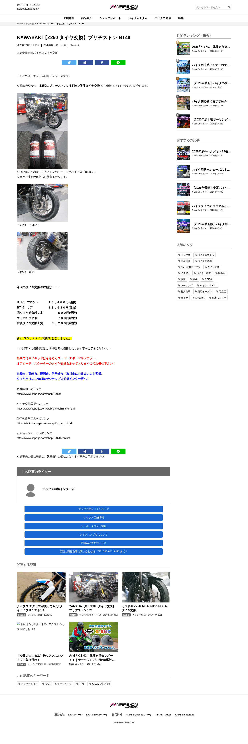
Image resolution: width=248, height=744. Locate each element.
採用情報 (117, 714)
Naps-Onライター (77, 664)
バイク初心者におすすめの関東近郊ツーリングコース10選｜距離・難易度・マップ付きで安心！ (211, 101)
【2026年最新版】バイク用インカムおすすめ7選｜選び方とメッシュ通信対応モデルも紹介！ (211, 224)
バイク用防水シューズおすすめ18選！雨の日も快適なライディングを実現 (211, 170)
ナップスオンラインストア (93, 508)
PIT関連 (73, 615)
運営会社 (59, 714)
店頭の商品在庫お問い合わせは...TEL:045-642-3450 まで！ (94, 551)
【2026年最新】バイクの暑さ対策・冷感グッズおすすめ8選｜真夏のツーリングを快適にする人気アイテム (211, 83)
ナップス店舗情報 (94, 517)
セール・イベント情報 (93, 526)
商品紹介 (21, 615)
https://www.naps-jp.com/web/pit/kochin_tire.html (46, 408)
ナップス (32, 615)
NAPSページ (75, 714)
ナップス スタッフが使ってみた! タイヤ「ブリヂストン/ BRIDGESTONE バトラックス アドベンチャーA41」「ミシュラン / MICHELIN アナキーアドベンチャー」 (40, 608)
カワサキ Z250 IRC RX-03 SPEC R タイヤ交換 (144, 608)
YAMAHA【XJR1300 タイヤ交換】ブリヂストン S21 (92, 608)
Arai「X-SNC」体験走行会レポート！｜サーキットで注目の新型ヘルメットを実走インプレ (92, 658)
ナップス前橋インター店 (58, 489)
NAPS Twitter (163, 714)
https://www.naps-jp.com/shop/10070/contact (43, 437)
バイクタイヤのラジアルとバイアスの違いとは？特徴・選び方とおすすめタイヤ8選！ (211, 206)
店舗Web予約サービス (93, 542)
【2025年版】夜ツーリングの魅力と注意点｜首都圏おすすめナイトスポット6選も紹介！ (211, 120)
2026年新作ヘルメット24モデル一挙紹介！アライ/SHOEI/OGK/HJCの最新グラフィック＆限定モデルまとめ (211, 152)
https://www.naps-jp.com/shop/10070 (39, 393)
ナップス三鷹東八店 (37, 664)
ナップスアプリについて (94, 534)
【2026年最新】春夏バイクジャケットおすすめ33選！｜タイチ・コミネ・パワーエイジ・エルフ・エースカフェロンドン (211, 188)
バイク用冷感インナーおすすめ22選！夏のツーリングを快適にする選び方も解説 (211, 65)
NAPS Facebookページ (139, 714)
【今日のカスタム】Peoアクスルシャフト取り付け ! (40, 657)
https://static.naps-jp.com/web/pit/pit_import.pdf (44, 423)
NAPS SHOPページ (97, 714)
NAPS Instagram (184, 714)
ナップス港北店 (140, 615)
